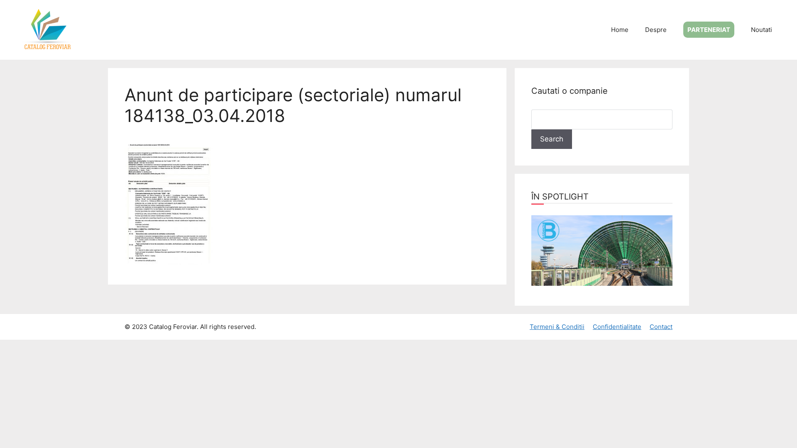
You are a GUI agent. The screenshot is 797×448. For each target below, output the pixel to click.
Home (619, 30)
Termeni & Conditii (557, 327)
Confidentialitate (617, 327)
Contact (661, 327)
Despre (656, 30)
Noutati (761, 30)
